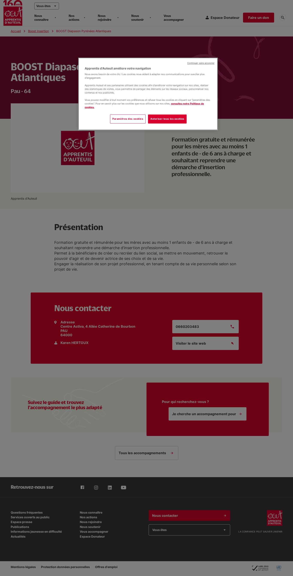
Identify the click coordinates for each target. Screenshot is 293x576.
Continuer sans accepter (200, 63)
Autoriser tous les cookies (167, 118)
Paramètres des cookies (127, 118)
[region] (148, 94)
